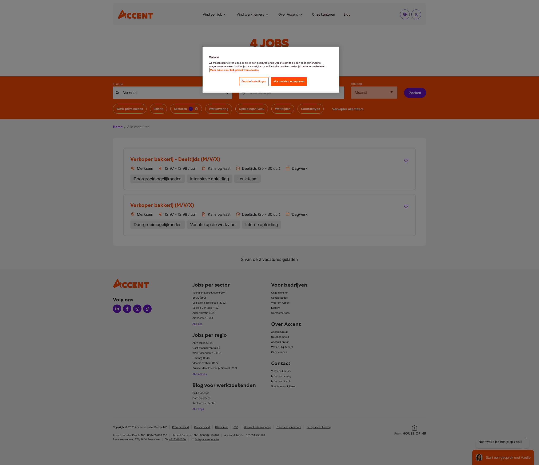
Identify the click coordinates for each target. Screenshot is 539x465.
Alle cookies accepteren (288, 81)
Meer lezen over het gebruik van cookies (234, 70)
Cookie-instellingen (253, 81)
